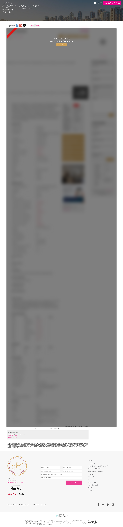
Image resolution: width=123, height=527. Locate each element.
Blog (90, 480)
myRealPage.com (61, 516)
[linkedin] (108, 504)
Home (90, 461)
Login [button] (37, 25)
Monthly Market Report (98, 466)
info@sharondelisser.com (15, 482)
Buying (91, 474)
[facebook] (98, 504)
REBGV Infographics (96, 471)
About (90, 488)
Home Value (93, 485)
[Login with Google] (20, 26)
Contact (91, 490)
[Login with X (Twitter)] (24, 26)
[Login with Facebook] (17, 26)
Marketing (92, 482)
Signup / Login (61, 45)
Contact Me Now (74, 482)
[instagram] (113, 504)
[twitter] (103, 504)
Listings (91, 463)
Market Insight (94, 469)
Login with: (11, 26)
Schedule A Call (112, 3)
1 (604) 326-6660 (12, 435)
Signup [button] (32, 25)
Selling (91, 477)
